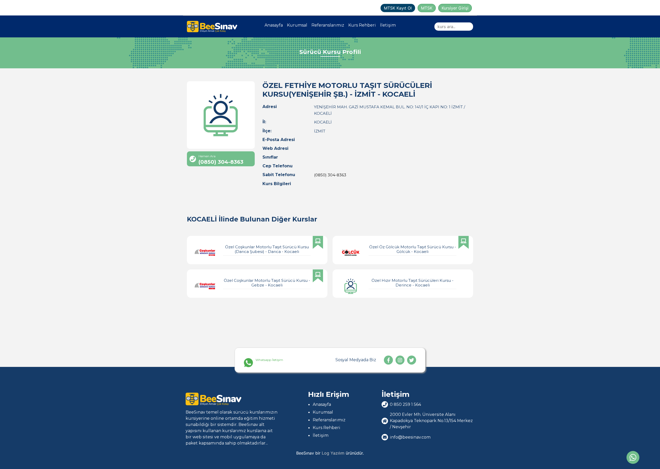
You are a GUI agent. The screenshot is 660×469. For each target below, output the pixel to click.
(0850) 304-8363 (330, 174)
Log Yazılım (333, 453)
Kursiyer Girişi (455, 8)
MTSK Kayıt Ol (398, 8)
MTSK (426, 8)
